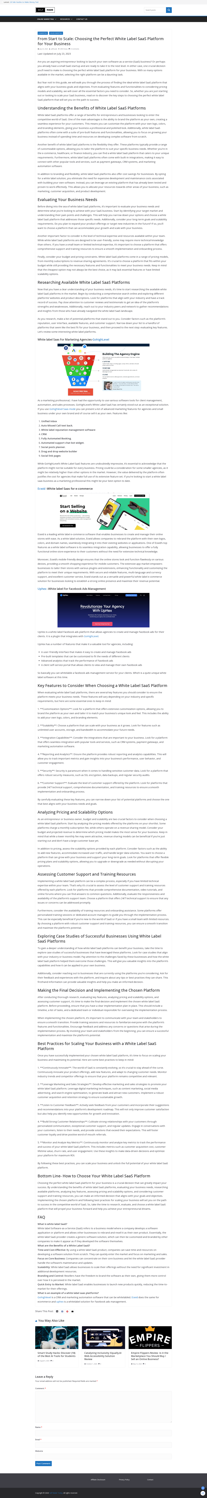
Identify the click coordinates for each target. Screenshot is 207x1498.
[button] (55, 19)
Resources (65, 19)
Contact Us (81, 19)
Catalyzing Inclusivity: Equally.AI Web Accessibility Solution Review (102, 1356)
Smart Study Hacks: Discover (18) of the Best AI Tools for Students (56, 1354)
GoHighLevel (91, 636)
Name (38, 1427)
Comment (40, 1388)
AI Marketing (43, 33)
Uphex (42, 589)
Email (38, 1439)
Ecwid (42, 489)
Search (169, 10)
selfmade (54, 49)
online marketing (45, 19)
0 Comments (74, 49)
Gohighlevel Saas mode (62, 409)
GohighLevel (101, 339)
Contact (150, 1479)
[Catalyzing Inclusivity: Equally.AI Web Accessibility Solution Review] (103, 1328)
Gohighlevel (45, 1297)
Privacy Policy (124, 1479)
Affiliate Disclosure (98, 1479)
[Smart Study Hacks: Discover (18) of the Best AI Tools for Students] (56, 1328)
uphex (60, 1301)
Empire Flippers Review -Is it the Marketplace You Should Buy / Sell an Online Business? (149, 1356)
